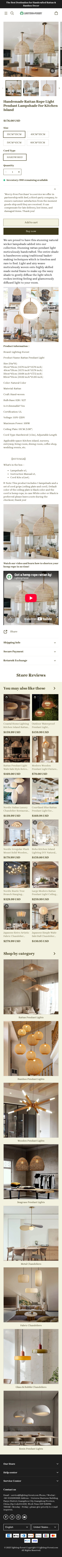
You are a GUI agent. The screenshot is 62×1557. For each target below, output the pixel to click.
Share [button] (13, 631)
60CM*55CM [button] (37, 142)
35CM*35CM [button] (14, 134)
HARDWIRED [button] (15, 157)
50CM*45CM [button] (14, 142)
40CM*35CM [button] (37, 134)
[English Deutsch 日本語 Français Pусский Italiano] (16, 1527)
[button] (5, 13)
